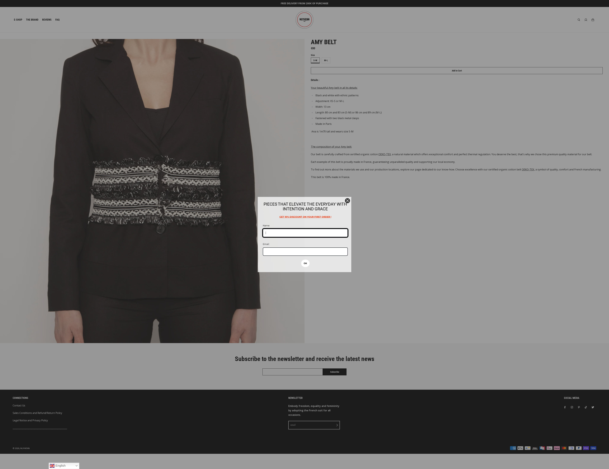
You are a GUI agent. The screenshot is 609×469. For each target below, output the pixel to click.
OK (305, 263)
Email (266, 244)
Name (266, 225)
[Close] (347, 200)
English (60, 465)
